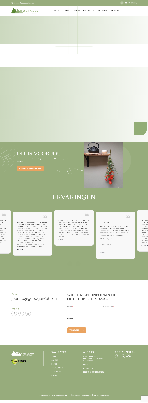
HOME (53, 356)
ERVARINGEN (56, 372)
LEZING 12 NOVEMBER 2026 (94, 372)
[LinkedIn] (21, 313)
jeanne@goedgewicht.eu (34, 298)
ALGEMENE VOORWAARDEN (82, 395)
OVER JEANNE (57, 368)
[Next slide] (78, 263)
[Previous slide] (69, 263)
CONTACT (115, 11)
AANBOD (55, 360)
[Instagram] (28, 313)
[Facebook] (14, 313)
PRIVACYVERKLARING (101, 395)
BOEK (85, 364)
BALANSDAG (88, 368)
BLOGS (54, 364)
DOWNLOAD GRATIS (28, 168)
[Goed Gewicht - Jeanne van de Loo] (25, 11)
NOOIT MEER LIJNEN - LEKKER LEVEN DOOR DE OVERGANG (93, 358)
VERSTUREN (74, 330)
